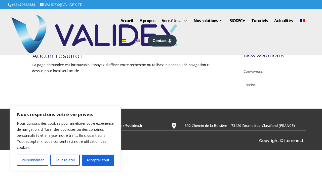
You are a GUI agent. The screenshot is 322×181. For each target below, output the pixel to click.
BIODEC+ (237, 20)
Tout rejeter (65, 160)
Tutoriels (259, 20)
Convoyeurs (253, 71)
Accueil (126, 20)
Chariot (250, 84)
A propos (147, 20)
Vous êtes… (172, 20)
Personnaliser (33, 160)
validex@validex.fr (127, 125)
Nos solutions (206, 20)
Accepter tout (98, 160)
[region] (65, 138)
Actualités (283, 20)
